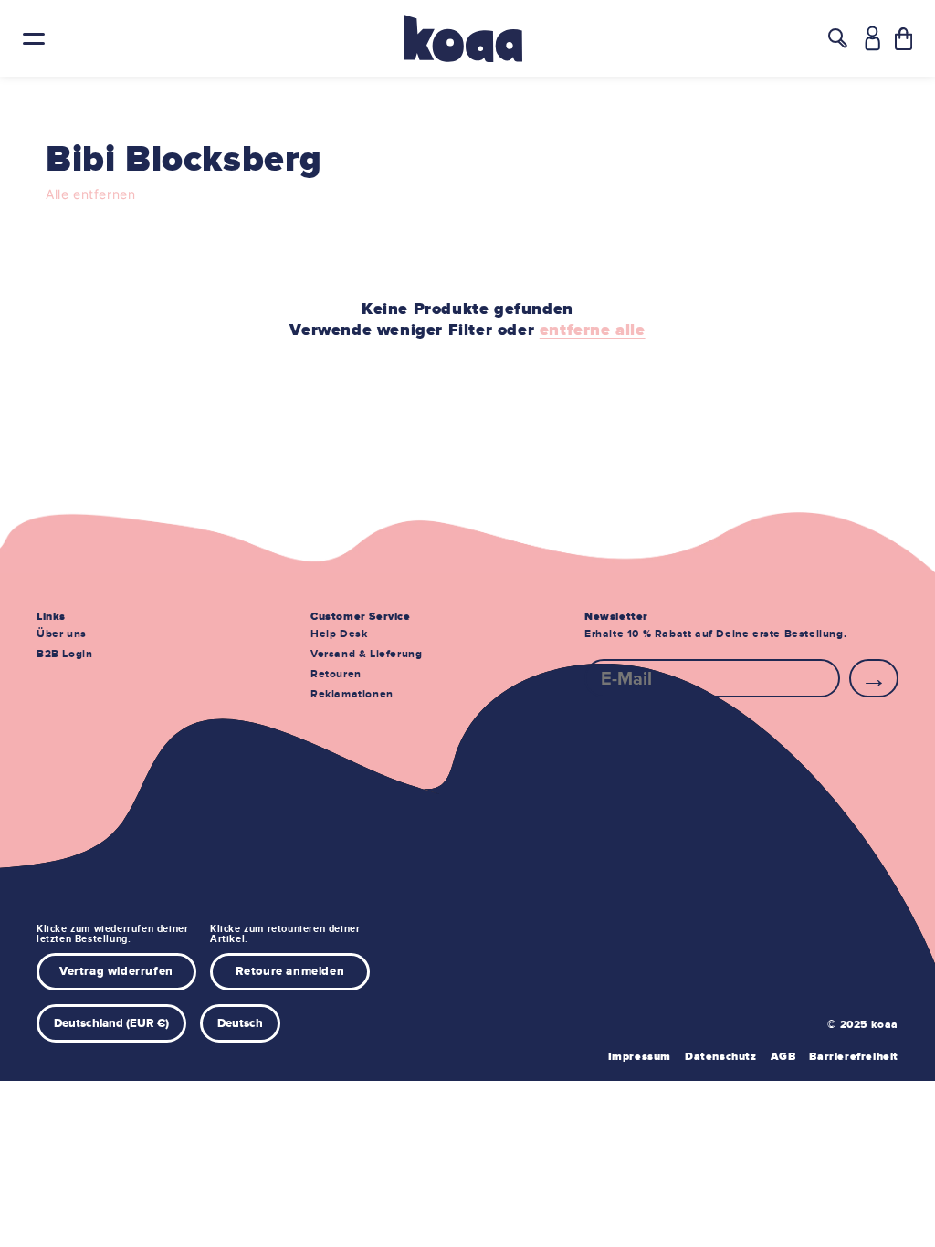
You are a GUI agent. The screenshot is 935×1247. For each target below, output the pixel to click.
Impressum (639, 1057)
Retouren (336, 674)
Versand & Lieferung (366, 654)
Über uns (62, 634)
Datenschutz (721, 1057)
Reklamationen (352, 694)
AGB (783, 1057)
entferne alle (593, 330)
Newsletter (616, 617)
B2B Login (64, 654)
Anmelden (873, 678)
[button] (903, 38)
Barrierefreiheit (853, 1057)
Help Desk (338, 634)
